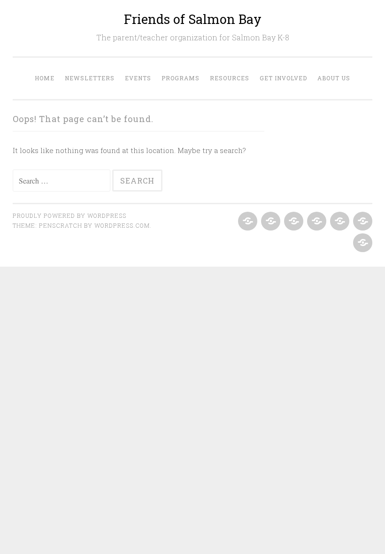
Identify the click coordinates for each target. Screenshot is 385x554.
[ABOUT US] (361, 243)
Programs (181, 78)
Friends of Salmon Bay (193, 19)
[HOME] (246, 221)
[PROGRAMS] (315, 221)
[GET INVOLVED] (361, 221)
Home (44, 78)
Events (138, 78)
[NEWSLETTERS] (269, 221)
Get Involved (283, 78)
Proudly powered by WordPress (69, 215)
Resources (229, 78)
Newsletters (90, 78)
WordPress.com (122, 225)
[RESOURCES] (338, 221)
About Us (333, 78)
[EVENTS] (292, 221)
